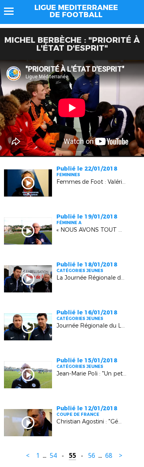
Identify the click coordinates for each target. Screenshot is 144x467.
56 (91, 455)
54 (53, 455)
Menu (12, 11)
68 (108, 455)
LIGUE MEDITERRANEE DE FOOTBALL (76, 11)
